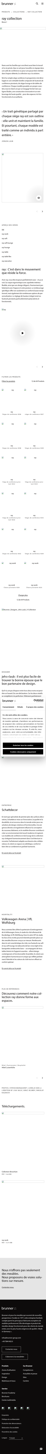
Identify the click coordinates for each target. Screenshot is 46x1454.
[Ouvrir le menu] (42, 3)
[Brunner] (9, 3)
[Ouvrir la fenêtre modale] (22, 177)
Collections (19, 12)
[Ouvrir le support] (41, 1449)
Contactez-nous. (8, 1287)
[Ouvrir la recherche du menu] (37, 3)
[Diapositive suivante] (42, 211)
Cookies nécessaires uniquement (23, 752)
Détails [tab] (20, 707)
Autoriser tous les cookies (23, 745)
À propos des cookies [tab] (34, 707)
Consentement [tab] (8, 707)
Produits (6, 12)
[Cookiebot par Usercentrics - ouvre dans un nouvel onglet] (33, 700)
